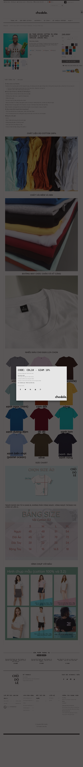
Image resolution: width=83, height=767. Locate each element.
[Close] (66, 366)
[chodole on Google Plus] (40, 389)
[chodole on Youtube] (35, 389)
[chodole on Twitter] (25, 389)
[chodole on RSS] (30, 389)
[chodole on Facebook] (20, 389)
